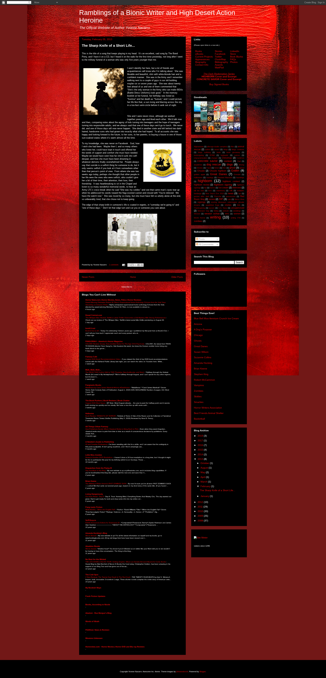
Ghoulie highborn (218, 171)
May (203, 472)
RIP (221, 199)
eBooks (199, 54)
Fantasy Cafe (91, 357)
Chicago (198, 335)
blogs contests (238, 149)
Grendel (237, 174)
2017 (201, 440)
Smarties (198, 402)
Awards (219, 64)
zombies (198, 221)
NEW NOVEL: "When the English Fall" (100, 510)
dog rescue (213, 164)
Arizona (198, 324)
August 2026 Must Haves (95, 403)
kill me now (199, 191)
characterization (200, 158)
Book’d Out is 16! (92, 331)
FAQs (233, 59)
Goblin (235, 170)
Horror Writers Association (208, 407)
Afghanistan (199, 147)
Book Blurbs (236, 56)
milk (231, 191)
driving (241, 165)
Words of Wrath (92, 621)
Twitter (218, 56)
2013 (201, 459)
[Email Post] (123, 265)
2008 (201, 520)
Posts (201, 239)
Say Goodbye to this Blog (95, 470)
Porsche (217, 196)
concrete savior (207, 161)
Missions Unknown (94, 638)
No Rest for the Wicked (95, 559)
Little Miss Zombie (93, 455)
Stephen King (201, 374)
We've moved (90, 549)
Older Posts (177, 277)
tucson (211, 208)
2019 (201, 435)
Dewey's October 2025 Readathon (99, 457)
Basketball (199, 418)
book (219, 152)
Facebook (220, 54)
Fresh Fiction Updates (95, 596)
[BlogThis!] (132, 265)
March (204, 481)
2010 (201, 511)
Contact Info (201, 64)
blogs (225, 149)
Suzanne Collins (202, 357)
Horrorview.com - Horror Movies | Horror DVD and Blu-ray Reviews (114, 647)
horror (212, 188)
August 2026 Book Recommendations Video (103, 359)
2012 (201, 502)
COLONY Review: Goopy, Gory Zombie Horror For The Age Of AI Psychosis (115, 344)
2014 (201, 454)
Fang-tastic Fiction (93, 507)
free (224, 168)
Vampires (199, 385)
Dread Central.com (93, 315)
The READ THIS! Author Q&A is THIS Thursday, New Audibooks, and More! (115, 372)
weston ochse (212, 213)
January (205, 496)
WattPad (219, 67)
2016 (201, 445)
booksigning (199, 155)
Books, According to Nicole (97, 605)
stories (228, 205)
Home (133, 277)
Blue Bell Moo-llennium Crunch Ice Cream (216, 318)
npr (239, 193)
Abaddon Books (92, 546)
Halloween (198, 177)
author (207, 149)
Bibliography (221, 62)
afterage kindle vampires (217, 147)
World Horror (199, 218)
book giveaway (233, 152)
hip (205, 188)
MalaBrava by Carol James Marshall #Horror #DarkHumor (107, 387)
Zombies (198, 390)
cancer (237, 155)
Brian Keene (90, 481)
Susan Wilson (201, 352)
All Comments (205, 244)
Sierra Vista (239, 199)
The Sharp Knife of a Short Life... (108, 45)
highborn (205, 181)
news (230, 193)
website (226, 211)
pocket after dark (201, 196)
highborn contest (231, 181)
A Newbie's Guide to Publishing (99, 442)
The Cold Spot (91, 575)
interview (236, 188)
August (205, 467)
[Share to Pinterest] (142, 265)
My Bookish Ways (93, 588)
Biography (200, 62)
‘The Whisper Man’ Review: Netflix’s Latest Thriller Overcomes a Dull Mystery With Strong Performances (125, 318)
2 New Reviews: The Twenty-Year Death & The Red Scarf (108, 577)
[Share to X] (135, 265)
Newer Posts (88, 277)
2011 (200, 506)
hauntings (240, 177)
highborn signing (223, 184)
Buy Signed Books (219, 84)
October (205, 463)
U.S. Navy (222, 208)
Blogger (203, 672)
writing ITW (236, 218)
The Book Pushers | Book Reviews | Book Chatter (107, 401)
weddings (237, 211)
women (237, 214)
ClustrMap (220, 59)
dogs (230, 164)
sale (229, 199)
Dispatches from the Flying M (98, 468)
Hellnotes (89, 413)
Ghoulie (201, 171)
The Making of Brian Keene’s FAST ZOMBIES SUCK (106, 484)
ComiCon (240, 158)
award (216, 149)
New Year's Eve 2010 (214, 193)
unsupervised (237, 208)
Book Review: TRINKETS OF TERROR (100, 416)
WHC (227, 214)
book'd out (90, 328)
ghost (232, 167)
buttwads (224, 155)
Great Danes (218, 174)
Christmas (227, 158)
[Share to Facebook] (138, 265)
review (212, 199)
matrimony (220, 191)
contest (228, 161)
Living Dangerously (94, 494)
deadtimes (198, 165)
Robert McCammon (204, 379)
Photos (234, 62)
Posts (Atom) (138, 287)
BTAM (212, 155)
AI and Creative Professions (96, 444)
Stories (218, 51)
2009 (201, 515)
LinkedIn (234, 51)
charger (214, 158)
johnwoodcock (182, 672)
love (210, 191)
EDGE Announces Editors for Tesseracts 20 (102, 523)
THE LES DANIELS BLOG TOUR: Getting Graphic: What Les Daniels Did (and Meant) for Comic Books (125, 562)
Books (198, 51)
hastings (209, 177)
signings (201, 202)
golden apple (199, 174)
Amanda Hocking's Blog (96, 533)
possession (231, 196)
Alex (232, 147)
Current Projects (204, 56)
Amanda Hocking (203, 363)
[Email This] (129, 265)
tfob (238, 205)
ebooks (200, 168)
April (203, 477)
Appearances (202, 59)
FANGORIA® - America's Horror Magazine (104, 341)
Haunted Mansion (224, 177)
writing (215, 217)
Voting (216, 211)
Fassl (208, 168)
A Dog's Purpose (203, 329)
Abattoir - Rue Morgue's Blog (98, 613)
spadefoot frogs (213, 205)
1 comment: (114, 265)
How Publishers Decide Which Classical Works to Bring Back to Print (112, 429)
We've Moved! (91, 536)
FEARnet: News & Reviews (97, 630)
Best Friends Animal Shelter (209, 413)
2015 (201, 449)
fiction (216, 168)
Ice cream (223, 188)
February (206, 486)
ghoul (242, 168)
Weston (197, 214)
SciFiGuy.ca (90, 520)
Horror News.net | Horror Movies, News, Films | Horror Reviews (113, 300)
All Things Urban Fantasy (96, 427)
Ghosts (198, 340)
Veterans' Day (203, 211)
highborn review (202, 185)
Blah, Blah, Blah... (93, 370)
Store (233, 54)
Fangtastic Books (93, 385)
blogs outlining (204, 152)
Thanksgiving (199, 208)
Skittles (198, 396)
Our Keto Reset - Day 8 (94, 496)
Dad (239, 161)
